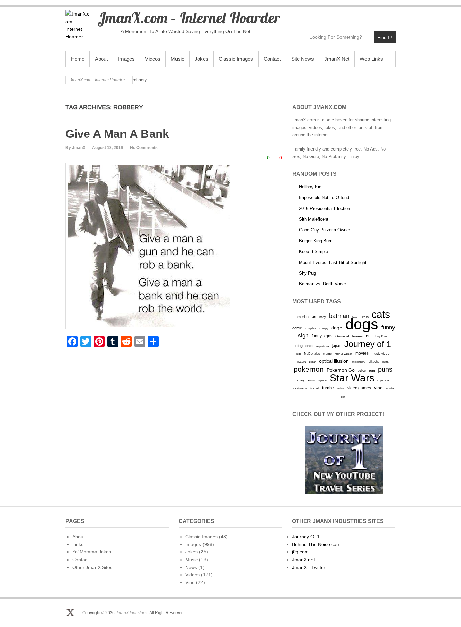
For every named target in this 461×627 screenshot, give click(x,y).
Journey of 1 (367, 344)
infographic (304, 346)
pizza (385, 361)
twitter (340, 388)
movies (362, 353)
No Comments (144, 147)
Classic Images (236, 59)
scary (301, 380)
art (314, 317)
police (362, 370)
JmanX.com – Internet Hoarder (188, 17)
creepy (323, 328)
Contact (272, 59)
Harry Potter (381, 336)
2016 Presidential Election (324, 208)
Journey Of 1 (306, 536)
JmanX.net (303, 559)
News (191, 567)
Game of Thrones (349, 336)
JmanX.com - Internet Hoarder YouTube (346, 15)
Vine (190, 582)
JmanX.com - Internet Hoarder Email (390, 15)
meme (327, 353)
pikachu (374, 361)
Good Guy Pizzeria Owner (324, 230)
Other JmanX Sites (92, 567)
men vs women (343, 353)
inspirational (322, 346)
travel (314, 388)
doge (336, 327)
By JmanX (75, 147)
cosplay (310, 328)
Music (177, 59)
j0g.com (300, 551)
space (322, 380)
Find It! (384, 37)
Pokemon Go (341, 370)
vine (378, 387)
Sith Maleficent (313, 219)
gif (368, 335)
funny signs (321, 336)
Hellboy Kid (310, 186)
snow (311, 380)
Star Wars (352, 377)
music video (381, 353)
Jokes (201, 59)
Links (77, 544)
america (302, 317)
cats (381, 314)
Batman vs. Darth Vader (322, 284)
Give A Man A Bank (117, 133)
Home (77, 59)
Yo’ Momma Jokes (91, 551)
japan (336, 346)
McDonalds (312, 353)
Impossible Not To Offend (324, 197)
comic (297, 328)
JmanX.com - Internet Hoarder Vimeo (361, 15)
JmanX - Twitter (308, 567)
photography (358, 361)
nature (301, 361)
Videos (152, 59)
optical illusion (334, 361)
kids (298, 353)
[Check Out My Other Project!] (344, 460)
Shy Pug (307, 273)
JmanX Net (336, 59)
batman (339, 315)
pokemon (309, 369)
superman (383, 380)
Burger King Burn (315, 240)
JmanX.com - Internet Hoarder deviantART (375, 15)
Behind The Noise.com (316, 544)
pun (372, 370)
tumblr (328, 387)
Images (126, 59)
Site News (302, 59)
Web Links (371, 59)
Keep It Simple (313, 251)
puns (385, 369)
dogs (361, 324)
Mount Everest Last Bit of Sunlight (333, 262)
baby (322, 317)
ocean (312, 361)
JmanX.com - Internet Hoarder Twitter (331, 15)
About (101, 59)
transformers (300, 388)
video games (359, 388)
